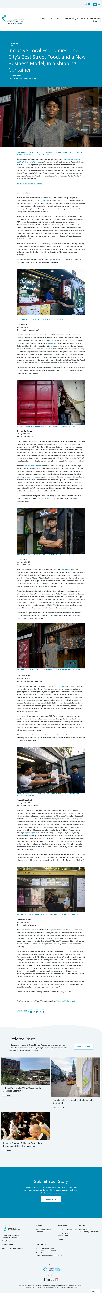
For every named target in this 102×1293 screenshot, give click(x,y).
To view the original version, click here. (30, 183)
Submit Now (51, 1199)
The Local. (26, 165)
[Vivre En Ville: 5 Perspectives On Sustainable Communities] (75, 1096)
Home (44, 18)
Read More (6, 1095)
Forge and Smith (18, 1248)
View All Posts (83, 1046)
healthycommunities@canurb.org (49, 1255)
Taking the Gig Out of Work (65, 1001)
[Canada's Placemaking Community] (13, 26)
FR (99, 4)
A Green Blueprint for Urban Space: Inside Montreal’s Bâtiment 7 (21, 1089)
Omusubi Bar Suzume (32, 466)
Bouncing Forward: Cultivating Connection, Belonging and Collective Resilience (22, 1144)
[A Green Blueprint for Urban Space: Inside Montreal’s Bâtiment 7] (25, 1084)
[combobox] (95, 1291)
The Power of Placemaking (63, 1235)
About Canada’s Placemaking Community (89, 1231)
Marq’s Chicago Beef (30, 833)
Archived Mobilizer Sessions (43, 1231)
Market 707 (44, 200)
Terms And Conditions (8, 1244)
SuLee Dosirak (65, 569)
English (94, 1291)
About (52, 18)
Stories (96, 21)
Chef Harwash (51, 343)
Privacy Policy (6, 1241)
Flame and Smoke (60, 686)
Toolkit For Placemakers (90, 18)
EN (95, 4)
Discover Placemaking (66, 18)
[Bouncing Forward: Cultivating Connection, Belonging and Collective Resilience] (25, 1139)
